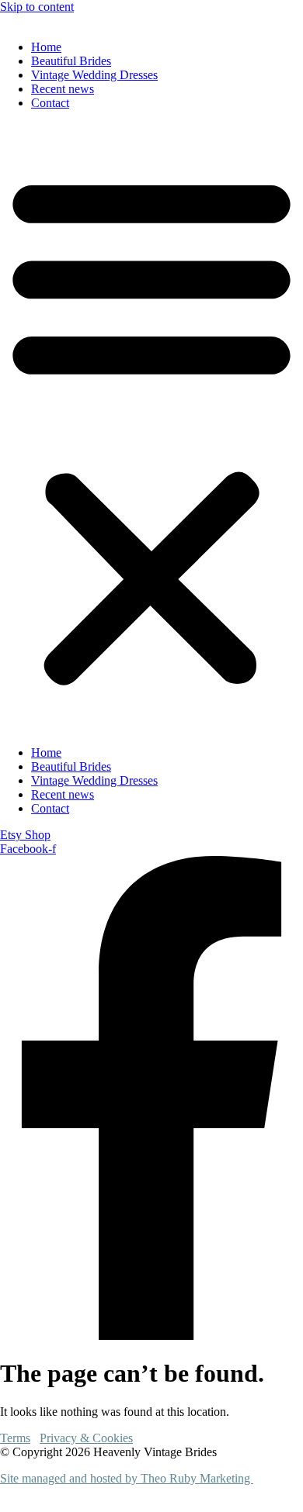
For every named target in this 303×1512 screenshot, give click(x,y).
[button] (151, 428)
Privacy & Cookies (86, 1438)
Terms (15, 1438)
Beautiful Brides (71, 60)
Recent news (62, 88)
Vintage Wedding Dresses (94, 74)
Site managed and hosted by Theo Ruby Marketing (126, 1478)
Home (46, 47)
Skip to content (37, 6)
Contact (50, 102)
